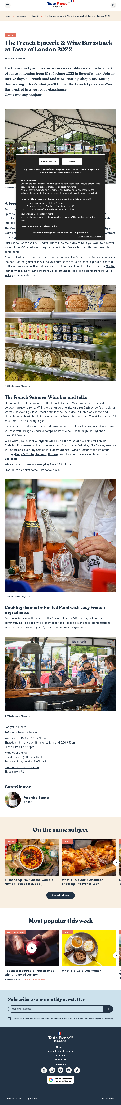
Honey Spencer (60, 450)
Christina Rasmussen (18, 445)
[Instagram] (52, 1070)
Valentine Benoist (16, 58)
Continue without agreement (90, 236)
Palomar (40, 454)
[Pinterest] (60, 1070)
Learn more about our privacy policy (39, 226)
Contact (60, 1055)
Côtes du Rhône (60, 270)
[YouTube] (69, 1070)
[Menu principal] (8, 5)
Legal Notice (31, 1098)
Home (8, 16)
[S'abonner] (108, 1009)
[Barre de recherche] (113, 5)
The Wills (95, 416)
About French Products (60, 1051)
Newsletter (60, 1059)
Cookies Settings (48, 161)
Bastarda (11, 458)
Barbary (53, 454)
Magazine (21, 16)
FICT (36, 243)
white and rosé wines (79, 407)
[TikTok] (77, 1070)
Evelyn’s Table (24, 454)
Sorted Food (27, 622)
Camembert (107, 233)
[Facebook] (44, 1070)
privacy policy (107, 1019)
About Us (61, 1047)
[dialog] (60, 197)
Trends (35, 16)
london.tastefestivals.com (22, 767)
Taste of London (22, 73)
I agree (72, 161)
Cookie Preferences (14, 1098)
